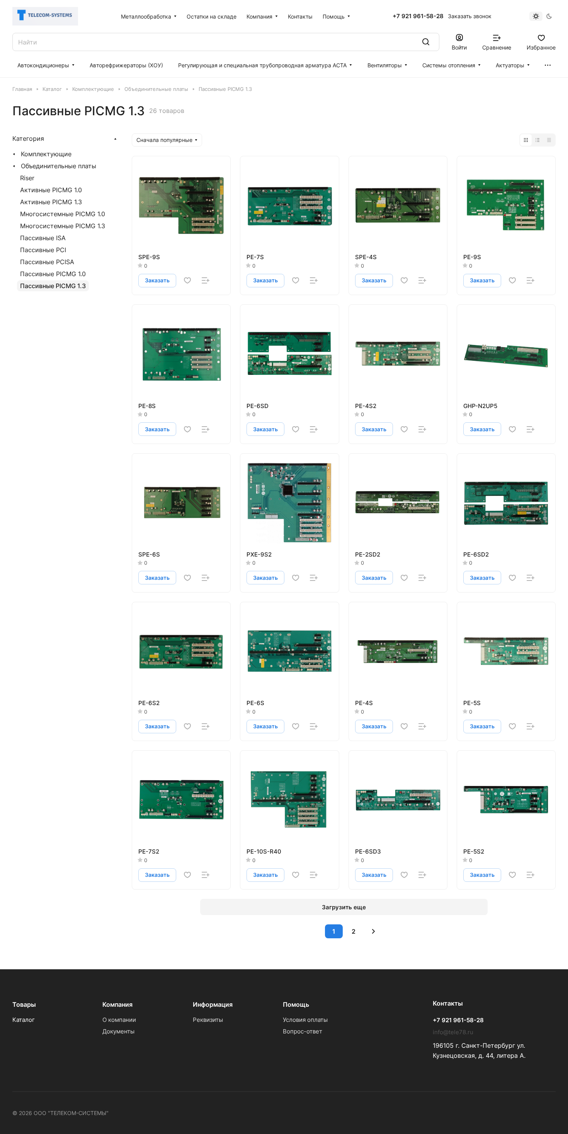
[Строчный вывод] (537, 140)
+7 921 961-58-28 (418, 16)
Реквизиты (208, 1019)
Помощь (296, 1004)
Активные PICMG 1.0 (51, 190)
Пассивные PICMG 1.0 (53, 274)
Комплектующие (46, 154)
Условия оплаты (305, 1019)
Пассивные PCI (43, 250)
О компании (119, 1019)
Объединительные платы (58, 166)
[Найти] (425, 42)
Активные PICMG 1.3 (51, 202)
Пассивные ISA (43, 238)
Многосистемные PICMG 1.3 (62, 226)
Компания (117, 1004)
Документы (118, 1031)
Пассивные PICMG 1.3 (53, 286)
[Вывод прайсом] (549, 140)
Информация (213, 1004)
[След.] (373, 931)
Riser (27, 178)
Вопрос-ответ (302, 1031)
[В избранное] (187, 280)
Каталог (23, 1019)
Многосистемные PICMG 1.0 (62, 214)
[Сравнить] (205, 280)
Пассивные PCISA (47, 262)
